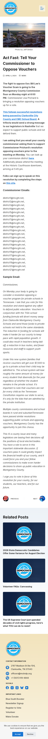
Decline (30, 734)
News (24, 76)
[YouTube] (26, 687)
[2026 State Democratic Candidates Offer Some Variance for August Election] (24, 534)
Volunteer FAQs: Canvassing (17, 586)
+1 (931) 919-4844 (20, 678)
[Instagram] (12, 687)
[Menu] (42, 8)
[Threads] (17, 687)
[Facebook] (7, 687)
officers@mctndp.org (21, 673)
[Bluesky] (21, 687)
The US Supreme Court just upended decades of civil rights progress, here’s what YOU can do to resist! (23, 623)
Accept (18, 734)
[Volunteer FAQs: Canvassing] (24, 570)
